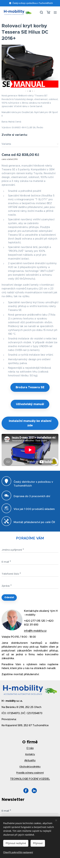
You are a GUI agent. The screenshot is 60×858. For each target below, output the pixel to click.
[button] (41, 12)
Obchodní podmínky (30, 766)
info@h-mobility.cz (35, 630)
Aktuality (30, 760)
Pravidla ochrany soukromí (30, 772)
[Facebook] (25, 791)
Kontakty (30, 754)
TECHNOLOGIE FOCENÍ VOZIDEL (30, 778)
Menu (55, 12)
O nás (29, 748)
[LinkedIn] (34, 791)
